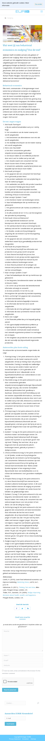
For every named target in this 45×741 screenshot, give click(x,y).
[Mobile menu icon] (41, 11)
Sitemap (33, 739)
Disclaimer (25, 739)
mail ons (7, 11)
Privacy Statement (15, 739)
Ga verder (38, 4)
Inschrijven (10, 724)
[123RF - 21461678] (22, 33)
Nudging (10, 18)
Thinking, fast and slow (27, 587)
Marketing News (23, 582)
